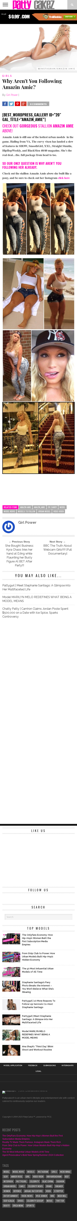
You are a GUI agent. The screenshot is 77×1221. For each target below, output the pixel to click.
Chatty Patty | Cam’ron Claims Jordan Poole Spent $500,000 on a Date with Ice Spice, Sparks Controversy (35, 612)
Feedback (32, 1065)
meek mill (62, 1195)
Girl (28, 1176)
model (62, 507)
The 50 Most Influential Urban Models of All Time (25, 1152)
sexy (6, 1176)
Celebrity (34, 1181)
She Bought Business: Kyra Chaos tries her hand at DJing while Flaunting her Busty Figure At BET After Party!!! (19, 555)
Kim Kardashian (54, 1176)
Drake (49, 1186)
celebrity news (35, 1186)
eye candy (52, 507)
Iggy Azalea (9, 1200)
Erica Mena (18, 1205)
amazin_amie (39, 507)
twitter (60, 1200)
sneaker (59, 1186)
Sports (30, 1205)
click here (64, 178)
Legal (38, 1071)
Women (7, 1191)
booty (6, 1205)
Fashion (60, 1181)
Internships (67, 1065)
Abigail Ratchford (33, 1191)
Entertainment (11, 1195)
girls (54, 1171)
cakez (22, 1186)
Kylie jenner (41, 1195)
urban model (44, 511)
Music (49, 1200)
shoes (20, 1200)
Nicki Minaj (65, 1171)
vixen (48, 1191)
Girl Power (12, 94)
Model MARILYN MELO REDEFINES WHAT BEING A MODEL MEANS (37, 599)
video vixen (58, 511)
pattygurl (21, 1181)
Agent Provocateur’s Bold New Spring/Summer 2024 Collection (33, 1155)
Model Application (13, 1065)
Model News (9, 511)
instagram (43, 1171)
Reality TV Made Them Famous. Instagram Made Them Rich (31, 1142)
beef (67, 1176)
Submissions (49, 1065)
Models (30, 1171)
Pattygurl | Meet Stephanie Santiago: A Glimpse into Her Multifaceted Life (36, 587)
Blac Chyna (47, 1181)
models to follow (26, 511)
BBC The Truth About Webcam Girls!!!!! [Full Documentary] (57, 549)
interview (8, 1181)
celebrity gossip (35, 1200)
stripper (58, 1191)
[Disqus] (38, 671)
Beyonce (17, 1191)
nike (52, 1195)
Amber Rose (16, 1176)
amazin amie (25, 507)
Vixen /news (27, 1195)
